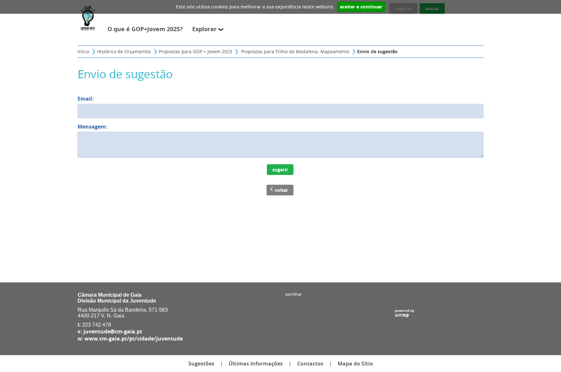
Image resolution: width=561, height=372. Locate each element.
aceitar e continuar (361, 7)
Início (83, 51)
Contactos (310, 363)
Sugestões (201, 363)
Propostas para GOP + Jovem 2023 (195, 51)
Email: (89, 98)
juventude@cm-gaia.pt (112, 331)
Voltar (281, 190)
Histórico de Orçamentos (124, 51)
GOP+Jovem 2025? (158, 29)
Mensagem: (94, 126)
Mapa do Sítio (355, 363)
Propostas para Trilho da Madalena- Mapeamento (294, 51)
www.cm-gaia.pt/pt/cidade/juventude (133, 338)
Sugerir (280, 170)
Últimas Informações (256, 363)
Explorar (205, 29)
